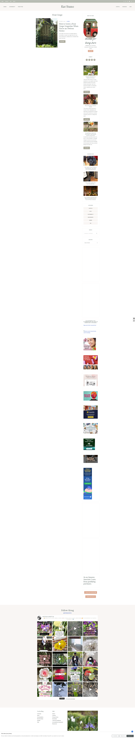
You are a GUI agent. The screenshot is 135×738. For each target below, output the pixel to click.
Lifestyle (118, 6)
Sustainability (12, 6)
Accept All (130, 735)
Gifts (91, 211)
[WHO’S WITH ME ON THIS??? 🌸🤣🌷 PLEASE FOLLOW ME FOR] (75, 674)
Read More (62, 41)
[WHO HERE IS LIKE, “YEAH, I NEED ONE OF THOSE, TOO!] (60, 659)
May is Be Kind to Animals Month (90, 106)
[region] (67, 735)
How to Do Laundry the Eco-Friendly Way (91, 183)
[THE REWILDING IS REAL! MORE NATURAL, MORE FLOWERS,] (60, 674)
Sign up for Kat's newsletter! (89, 325)
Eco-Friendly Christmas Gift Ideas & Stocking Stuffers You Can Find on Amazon (91, 198)
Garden (4, 6)
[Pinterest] (89, 59)
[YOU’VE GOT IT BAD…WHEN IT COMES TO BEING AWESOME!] (90, 659)
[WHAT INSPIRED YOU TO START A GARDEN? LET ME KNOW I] (44, 643)
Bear (131, 6)
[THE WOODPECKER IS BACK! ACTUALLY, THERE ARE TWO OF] (75, 643)
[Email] (94, 59)
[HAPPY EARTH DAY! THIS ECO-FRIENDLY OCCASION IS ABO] (75, 689)
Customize (115, 735)
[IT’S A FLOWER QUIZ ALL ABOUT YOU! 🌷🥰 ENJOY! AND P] (44, 674)
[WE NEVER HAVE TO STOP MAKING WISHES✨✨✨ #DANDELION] (90, 643)
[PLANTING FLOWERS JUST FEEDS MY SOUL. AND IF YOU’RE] (44, 628)
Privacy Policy (55, 717)
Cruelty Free (20, 6)
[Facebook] (87, 59)
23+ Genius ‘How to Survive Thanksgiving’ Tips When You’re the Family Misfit (91, 168)
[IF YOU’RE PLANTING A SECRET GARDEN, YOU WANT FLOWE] (44, 689)
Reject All (123, 735)
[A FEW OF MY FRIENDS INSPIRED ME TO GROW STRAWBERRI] (90, 674)
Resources (125, 6)
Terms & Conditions (56, 720)
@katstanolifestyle (67, 613)
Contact (54, 715)
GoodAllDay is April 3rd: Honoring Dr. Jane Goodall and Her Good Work (90, 134)
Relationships (90, 217)
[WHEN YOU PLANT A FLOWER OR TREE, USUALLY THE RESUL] (44, 659)
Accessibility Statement (57, 722)
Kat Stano (67, 6)
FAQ (90, 223)
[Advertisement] (90, 264)
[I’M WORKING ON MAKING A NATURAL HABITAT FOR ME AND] (60, 628)
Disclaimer (54, 718)
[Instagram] (92, 59)
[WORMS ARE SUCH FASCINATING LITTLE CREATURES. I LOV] (90, 689)
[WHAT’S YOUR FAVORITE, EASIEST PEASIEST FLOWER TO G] (90, 628)
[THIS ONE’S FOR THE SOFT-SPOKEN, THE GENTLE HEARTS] (75, 628)
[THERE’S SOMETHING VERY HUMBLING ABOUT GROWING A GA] (60, 689)
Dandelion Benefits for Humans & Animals (91, 77)
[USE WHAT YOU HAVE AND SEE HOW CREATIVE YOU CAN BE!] (75, 659)
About (53, 713)
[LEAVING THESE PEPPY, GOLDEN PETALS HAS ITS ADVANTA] (60, 643)
